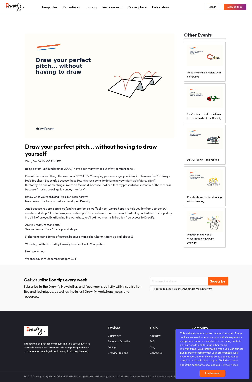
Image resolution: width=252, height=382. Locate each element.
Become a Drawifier (119, 341)
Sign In (212, 6)
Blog (152, 347)
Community (114, 335)
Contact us (156, 353)
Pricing (92, 7)
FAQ (152, 341)
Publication (160, 7)
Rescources (110, 7)
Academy (155, 335)
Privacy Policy (170, 376)
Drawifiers (70, 7)
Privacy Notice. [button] (230, 364)
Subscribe (217, 281)
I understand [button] (212, 373)
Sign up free (235, 6)
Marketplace (137, 7)
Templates (49, 7)
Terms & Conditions (151, 376)
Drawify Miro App (118, 353)
